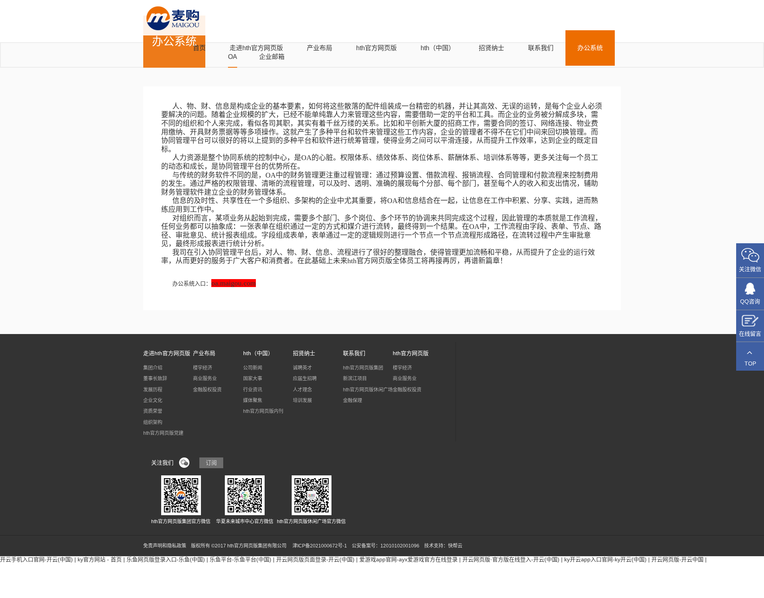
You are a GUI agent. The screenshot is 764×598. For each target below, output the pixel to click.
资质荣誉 (152, 411)
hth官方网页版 (376, 48)
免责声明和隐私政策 (164, 546)
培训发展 (302, 400)
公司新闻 (252, 368)
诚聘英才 (302, 368)
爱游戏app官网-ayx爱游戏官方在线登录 (408, 559)
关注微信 (750, 269)
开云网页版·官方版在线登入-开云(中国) (510, 559)
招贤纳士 (491, 48)
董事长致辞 (155, 378)
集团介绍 (152, 368)
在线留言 (750, 333)
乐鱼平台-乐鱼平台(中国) (240, 559)
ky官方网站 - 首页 (100, 559)
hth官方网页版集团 (363, 368)
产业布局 (319, 48)
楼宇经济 (202, 368)
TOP (750, 363)
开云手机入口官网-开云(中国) (36, 559)
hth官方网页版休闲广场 (368, 390)
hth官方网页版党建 (163, 433)
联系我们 (541, 48)
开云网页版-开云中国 (677, 559)
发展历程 (152, 390)
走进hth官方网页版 (256, 48)
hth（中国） (438, 48)
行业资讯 (252, 390)
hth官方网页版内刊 (263, 411)
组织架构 (152, 422)
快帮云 (455, 546)
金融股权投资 (207, 390)
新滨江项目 (355, 378)
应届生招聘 (305, 378)
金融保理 (352, 400)
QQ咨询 (750, 301)
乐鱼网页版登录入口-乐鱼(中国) (166, 559)
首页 (199, 48)
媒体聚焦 (252, 400)
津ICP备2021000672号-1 (319, 546)
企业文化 (152, 400)
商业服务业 (205, 378)
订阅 (211, 462)
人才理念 (302, 390)
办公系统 (590, 48)
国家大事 (252, 378)
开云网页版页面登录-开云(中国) (315, 559)
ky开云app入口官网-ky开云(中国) (605, 559)
